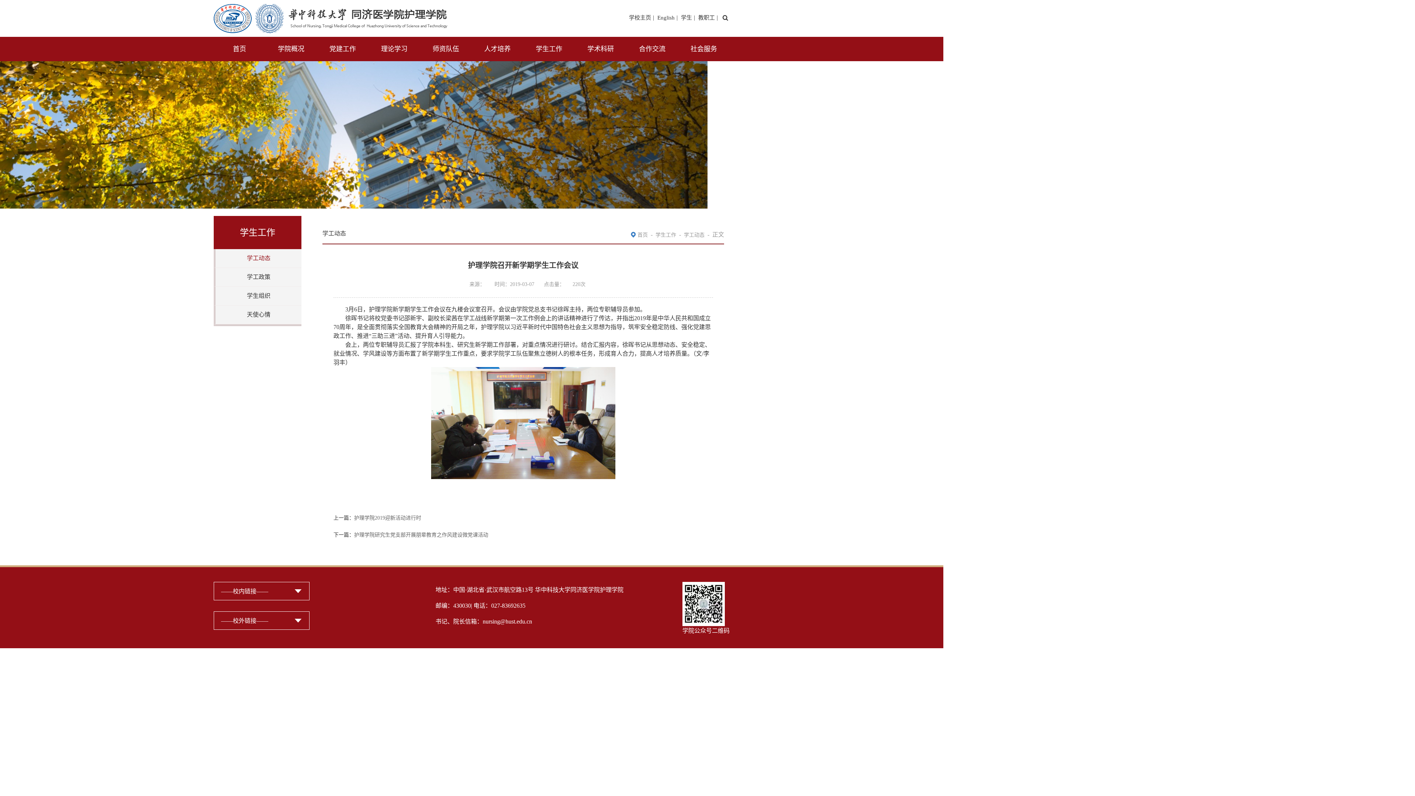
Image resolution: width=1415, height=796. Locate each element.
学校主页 (640, 18)
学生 (686, 18)
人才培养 (497, 49)
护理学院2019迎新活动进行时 (387, 518)
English (666, 18)
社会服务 (704, 49)
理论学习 (394, 49)
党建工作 (342, 49)
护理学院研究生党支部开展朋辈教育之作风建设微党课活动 (421, 535)
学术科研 (600, 49)
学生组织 (258, 296)
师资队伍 (446, 49)
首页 (239, 49)
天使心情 (258, 314)
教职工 (706, 18)
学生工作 (549, 49)
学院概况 (291, 49)
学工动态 (258, 258)
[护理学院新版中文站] (330, 8)
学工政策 (258, 277)
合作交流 (652, 49)
